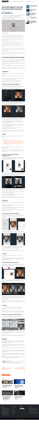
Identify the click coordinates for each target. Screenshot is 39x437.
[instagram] (33, 1)
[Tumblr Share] (8, 13)
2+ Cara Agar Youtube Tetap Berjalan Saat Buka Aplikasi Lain (14, 335)
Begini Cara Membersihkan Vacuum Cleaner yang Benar (14, 130)
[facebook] (32, 1)
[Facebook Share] (2, 13)
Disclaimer (13, 411)
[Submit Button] (36, 412)
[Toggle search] (36, 1)
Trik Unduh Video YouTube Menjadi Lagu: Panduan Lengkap (19, 397)
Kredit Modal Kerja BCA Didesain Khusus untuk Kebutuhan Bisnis (33, 14)
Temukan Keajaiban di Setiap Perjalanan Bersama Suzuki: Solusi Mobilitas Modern (33, 22)
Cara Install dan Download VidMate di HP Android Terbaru (14, 197)
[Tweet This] (4, 13)
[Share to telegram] (11, 13)
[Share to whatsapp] (10, 13)
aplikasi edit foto (4, 59)
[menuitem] (10, 1)
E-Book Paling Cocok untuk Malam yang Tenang (33, 17)
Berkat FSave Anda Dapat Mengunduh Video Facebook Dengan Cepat (19, 386)
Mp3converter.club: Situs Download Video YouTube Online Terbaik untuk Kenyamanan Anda (6, 398)
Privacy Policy (14, 410)
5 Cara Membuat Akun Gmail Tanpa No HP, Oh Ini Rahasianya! (12, 140)
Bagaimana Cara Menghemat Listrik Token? (12, 250)
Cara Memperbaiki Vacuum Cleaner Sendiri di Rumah (13, 67)
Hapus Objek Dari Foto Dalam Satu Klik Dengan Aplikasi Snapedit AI (13, 141)
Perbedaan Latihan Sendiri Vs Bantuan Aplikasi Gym (33, 6)
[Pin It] (5, 13)
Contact (13, 409)
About (13, 408)
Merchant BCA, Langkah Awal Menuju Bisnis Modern (33, 10)
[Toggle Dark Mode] (35, 1)
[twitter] (22, 408)
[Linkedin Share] (7, 13)
